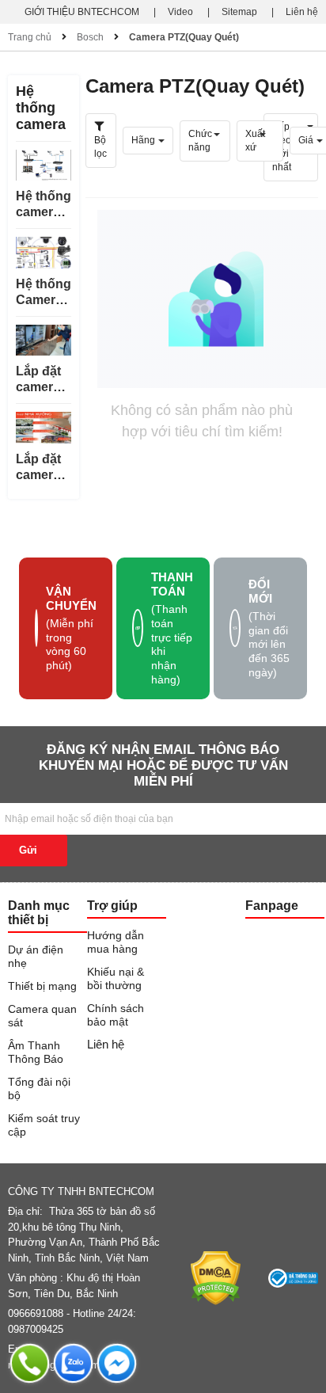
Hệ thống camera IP (43, 204)
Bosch (90, 37)
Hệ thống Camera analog (43, 292)
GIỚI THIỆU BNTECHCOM (82, 11)
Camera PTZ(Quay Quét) (184, 37)
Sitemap (239, 11)
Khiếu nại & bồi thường (115, 978)
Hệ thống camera (41, 107)
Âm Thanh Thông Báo (35, 1052)
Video (180, 11)
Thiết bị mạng (42, 986)
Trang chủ (29, 37)
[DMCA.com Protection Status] (216, 1278)
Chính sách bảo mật (115, 1015)
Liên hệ (302, 11)
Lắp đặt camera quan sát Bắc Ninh (43, 379)
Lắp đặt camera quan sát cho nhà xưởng (42, 467)
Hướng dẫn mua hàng (115, 942)
